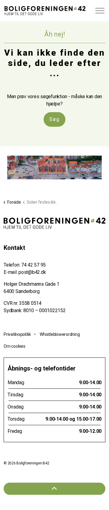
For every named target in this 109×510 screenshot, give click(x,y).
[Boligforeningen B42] (45, 10)
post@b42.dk (32, 272)
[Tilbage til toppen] (54, 489)
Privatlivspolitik (17, 334)
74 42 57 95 (33, 265)
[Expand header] (100, 10)
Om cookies (14, 346)
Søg (54, 119)
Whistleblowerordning (60, 334)
